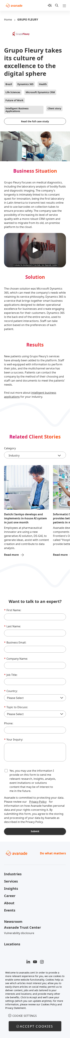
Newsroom (13, 921)
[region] (35, 1002)
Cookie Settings (24, 1016)
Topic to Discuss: (16, 707)
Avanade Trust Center (22, 927)
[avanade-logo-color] (14, 5)
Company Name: (16, 658)
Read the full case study (35, 121)
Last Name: (12, 626)
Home (8, 19)
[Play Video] (35, 250)
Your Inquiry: (13, 739)
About (9, 903)
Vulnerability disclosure (19, 933)
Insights (11, 888)
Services (11, 881)
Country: (11, 691)
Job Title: (10, 675)
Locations (12, 944)
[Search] (57, 5)
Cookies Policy (49, 1004)
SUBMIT (35, 831)
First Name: (12, 610)
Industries (13, 874)
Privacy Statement (15, 1008)
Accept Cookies (36, 1026)
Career (9, 895)
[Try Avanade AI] (50, 5)
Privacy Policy (38, 802)
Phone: (8, 723)
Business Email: (15, 642)
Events (9, 910)
